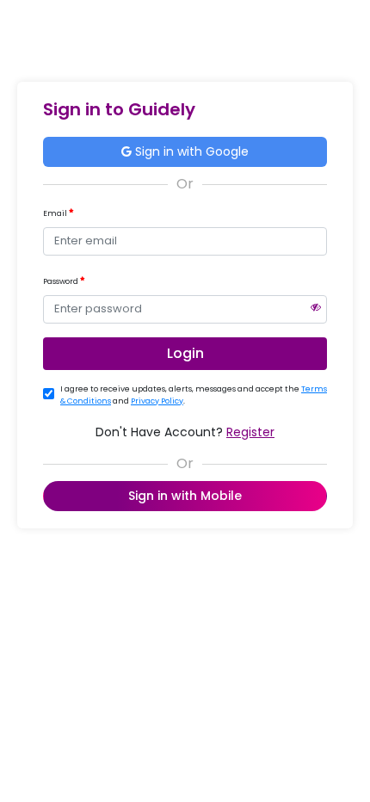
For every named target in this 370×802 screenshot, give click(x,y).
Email (56, 213)
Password (61, 281)
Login (185, 353)
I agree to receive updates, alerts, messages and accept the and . (193, 395)
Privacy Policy (157, 401)
